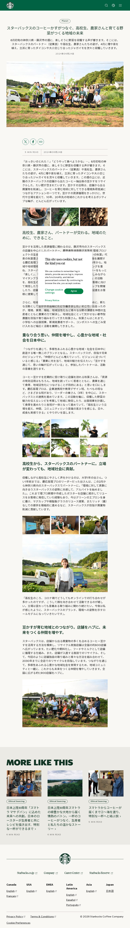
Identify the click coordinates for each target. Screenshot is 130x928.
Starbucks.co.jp (25, 873)
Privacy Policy (14, 917)
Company (49, 873)
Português (72, 905)
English (10, 891)
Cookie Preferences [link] (18, 923)
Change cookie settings (54, 291)
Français (11, 896)
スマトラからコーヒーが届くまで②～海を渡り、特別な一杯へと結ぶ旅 (105, 812)
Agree (74, 291)
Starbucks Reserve (99, 873)
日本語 (110, 891)
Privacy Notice (52, 301)
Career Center (72, 873)
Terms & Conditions (42, 917)
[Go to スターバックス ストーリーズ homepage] (10, 5)
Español (70, 900)
